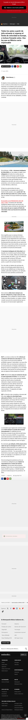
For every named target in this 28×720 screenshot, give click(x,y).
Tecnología (17, 629)
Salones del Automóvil (20, 626)
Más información (21, 718)
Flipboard (18, 66)
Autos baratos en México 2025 (18, 602)
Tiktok (3, 611)
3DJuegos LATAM (18, 703)
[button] (10, 77)
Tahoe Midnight (5, 635)
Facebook (12, 66)
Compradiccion (5, 695)
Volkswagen (12, 23)
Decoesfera (4, 693)
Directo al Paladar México (7, 709)
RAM (18, 23)
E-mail (20, 66)
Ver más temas (6, 642)
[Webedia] (5, 655)
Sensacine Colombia (18, 707)
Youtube (14, 608)
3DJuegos (16, 662)
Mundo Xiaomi (5, 670)
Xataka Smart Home (6, 668)
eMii (15, 635)
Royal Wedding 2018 (7, 638)
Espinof (16, 674)
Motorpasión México (18, 709)
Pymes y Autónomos (18, 693)
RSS (20, 608)
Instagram (17, 608)
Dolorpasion (5, 632)
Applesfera (4, 666)
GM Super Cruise (18, 638)
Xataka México (5, 703)
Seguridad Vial (17, 475)
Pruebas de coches (6, 626)
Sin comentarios (6, 66)
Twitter (15, 66)
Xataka (3, 662)
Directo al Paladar (5, 681)
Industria (9, 475)
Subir (22, 654)
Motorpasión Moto (18, 684)
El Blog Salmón (17, 691)
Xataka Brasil (4, 705)
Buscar (26, 648)
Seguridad (4, 629)
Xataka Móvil (4, 664)
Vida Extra (16, 664)
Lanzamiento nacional (19, 632)
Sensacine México (18, 705)
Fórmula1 (4, 624)
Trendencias (4, 691)
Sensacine (16, 672)
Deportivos (5, 23)
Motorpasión (17, 681)
